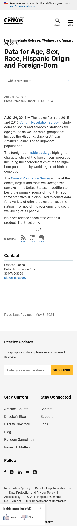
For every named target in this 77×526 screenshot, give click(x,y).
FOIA (28, 497)
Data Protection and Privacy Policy (32, 492)
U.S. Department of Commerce (46, 501)
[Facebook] (6, 472)
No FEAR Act (12, 501)
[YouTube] (27, 472)
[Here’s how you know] (38, 5)
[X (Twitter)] (12, 472)
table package (40, 153)
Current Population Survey (39, 122)
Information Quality (17, 488)
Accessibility (12, 497)
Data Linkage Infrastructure (53, 488)
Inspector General (49, 497)
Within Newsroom (19, 80)
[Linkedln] (20, 472)
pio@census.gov (15, 277)
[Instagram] (34, 472)
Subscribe (62, 370)
